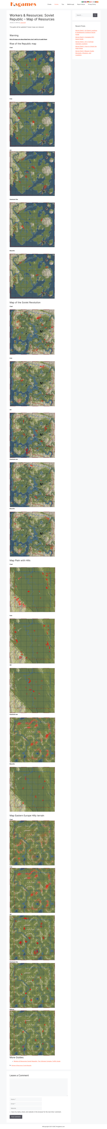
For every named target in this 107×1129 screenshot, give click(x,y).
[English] (84, 1)
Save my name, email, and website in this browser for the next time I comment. (36, 1112)
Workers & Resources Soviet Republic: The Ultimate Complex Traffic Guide (37, 1061)
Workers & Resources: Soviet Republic (21, 1065)
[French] (86, 1)
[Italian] (90, 1)
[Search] (95, 15)
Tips (63, 4)
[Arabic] (82, 1)
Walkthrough (70, 4)
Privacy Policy (92, 4)
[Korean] (94, 1)
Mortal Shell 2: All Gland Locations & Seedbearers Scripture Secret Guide (86, 32)
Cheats (49, 4)
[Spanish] (97, 1)
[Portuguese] (96, 1)
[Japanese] (92, 1)
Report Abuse (81, 4)
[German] (88, 1)
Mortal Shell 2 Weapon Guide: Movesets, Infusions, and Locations (84, 53)
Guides (56, 4)
